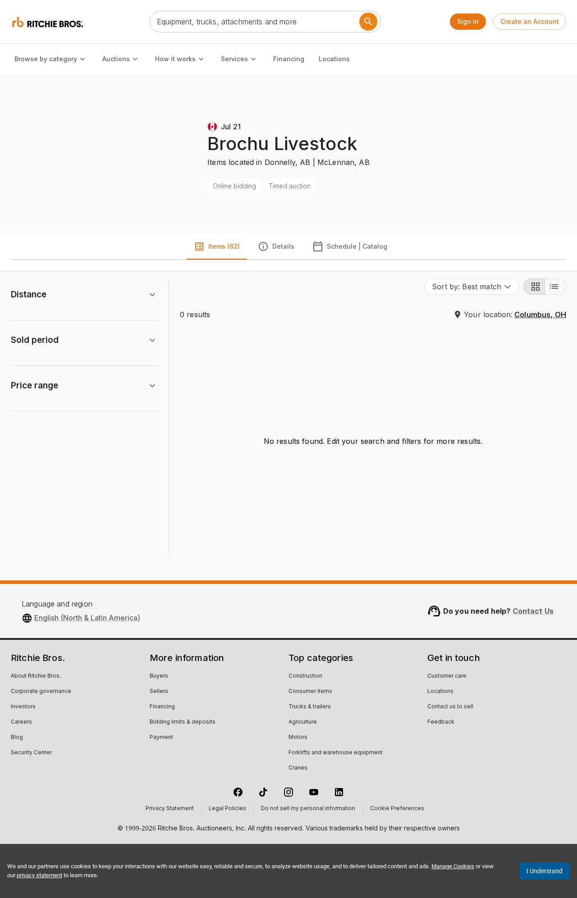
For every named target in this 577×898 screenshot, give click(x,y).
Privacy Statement (170, 809)
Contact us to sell (450, 707)
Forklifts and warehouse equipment (335, 753)
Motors (297, 738)
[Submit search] (368, 22)
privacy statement (39, 875)
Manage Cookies (452, 866)
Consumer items (310, 692)
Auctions (116, 59)
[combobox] (472, 286)
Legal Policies (227, 809)
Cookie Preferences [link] (397, 809)
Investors (23, 707)
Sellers (159, 692)
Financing (288, 59)
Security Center (31, 753)
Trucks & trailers (309, 707)
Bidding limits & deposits (182, 722)
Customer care (447, 676)
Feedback (440, 722)
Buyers (159, 676)
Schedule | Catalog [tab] (357, 246)
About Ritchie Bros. (36, 676)
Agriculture (302, 722)
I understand (545, 871)
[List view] (555, 286)
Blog (17, 738)
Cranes (297, 768)
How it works (175, 59)
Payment (161, 738)
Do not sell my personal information (308, 809)
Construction (305, 676)
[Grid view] (534, 286)
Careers (21, 722)
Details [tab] (283, 246)
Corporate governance (41, 692)
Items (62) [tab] (224, 246)
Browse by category (45, 59)
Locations (334, 59)
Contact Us (533, 610)
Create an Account (529, 21)
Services (234, 59)
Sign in (468, 21)
